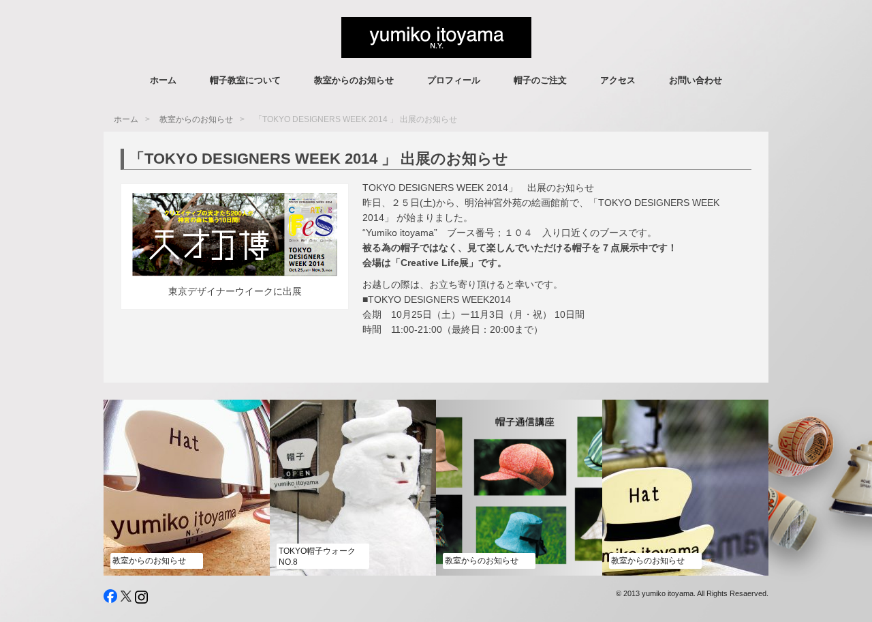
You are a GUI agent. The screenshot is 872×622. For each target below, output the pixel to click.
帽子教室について (245, 80)
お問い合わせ (695, 80)
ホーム (163, 80)
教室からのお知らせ (354, 80)
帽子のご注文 (540, 80)
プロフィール (453, 80)
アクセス (618, 80)
